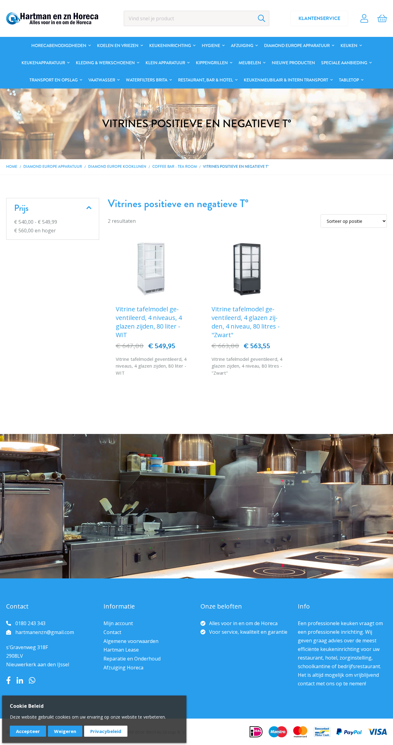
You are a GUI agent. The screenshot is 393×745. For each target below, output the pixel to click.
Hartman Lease (121, 649)
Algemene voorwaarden (130, 641)
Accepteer (28, 731)
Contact (112, 632)
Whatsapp (32, 680)
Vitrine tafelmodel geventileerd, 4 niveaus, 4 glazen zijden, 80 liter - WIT (149, 322)
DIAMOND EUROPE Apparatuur (52, 166)
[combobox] (197, 18)
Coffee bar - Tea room (174, 166)
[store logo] (52, 18)
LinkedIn (20, 680)
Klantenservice (319, 18)
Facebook (8, 680)
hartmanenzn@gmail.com (44, 632)
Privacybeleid (105, 731)
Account (364, 18)
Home (11, 166)
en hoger (35, 230)
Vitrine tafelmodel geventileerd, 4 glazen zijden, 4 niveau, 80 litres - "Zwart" (246, 322)
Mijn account (118, 623)
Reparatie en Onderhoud (132, 658)
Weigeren (65, 731)
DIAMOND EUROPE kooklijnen (117, 166)
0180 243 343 (30, 623)
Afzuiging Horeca (123, 667)
